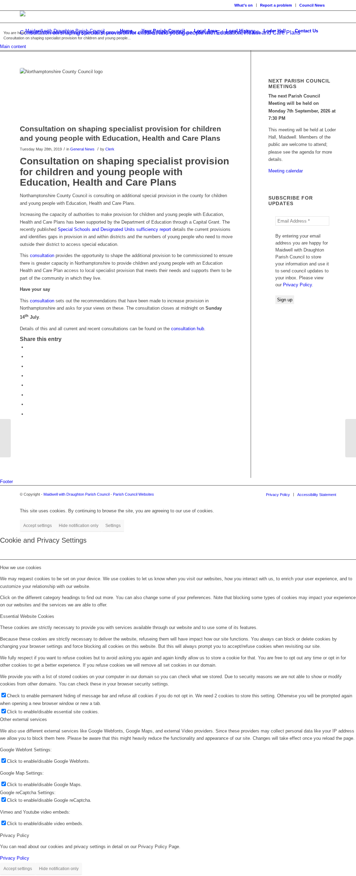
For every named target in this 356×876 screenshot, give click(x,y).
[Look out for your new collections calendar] (350, 438)
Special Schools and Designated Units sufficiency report (114, 229)
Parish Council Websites (133, 494)
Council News (312, 5)
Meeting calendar (285, 170)
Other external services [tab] (23, 719)
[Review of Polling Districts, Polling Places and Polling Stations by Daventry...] (5, 438)
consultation (42, 255)
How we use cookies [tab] (20, 567)
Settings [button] (113, 525)
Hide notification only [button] (78, 525)
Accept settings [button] (37, 525)
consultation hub (187, 328)
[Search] (329, 31)
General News (82, 149)
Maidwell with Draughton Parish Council (76, 494)
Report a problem (276, 5)
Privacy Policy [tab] (14, 835)
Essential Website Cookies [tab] (27, 616)
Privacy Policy (297, 284)
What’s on (243, 5)
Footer (6, 481)
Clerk (109, 149)
